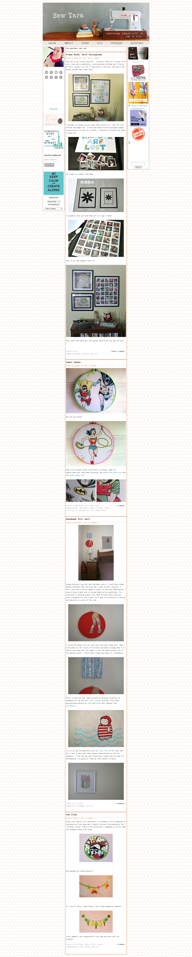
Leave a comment (93, 58)
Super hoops (73, 362)
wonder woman (100, 510)
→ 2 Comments (119, 803)
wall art (94, 354)
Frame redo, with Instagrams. (84, 54)
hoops (92, 508)
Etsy (74, 806)
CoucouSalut (71, 706)
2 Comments (93, 523)
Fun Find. (72, 814)
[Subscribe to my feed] (51, 79)
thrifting (70, 510)
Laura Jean (103, 751)
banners (75, 947)
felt (82, 947)
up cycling (80, 510)
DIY (76, 351)
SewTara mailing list (52, 155)
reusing (99, 508)
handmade (81, 806)
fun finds (90, 505)
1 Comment (92, 366)
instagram (76, 354)
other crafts (90, 944)
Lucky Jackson (95, 700)
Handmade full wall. (78, 519)
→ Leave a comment (117, 351)
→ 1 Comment (120, 505)
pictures (85, 354)
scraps (99, 944)
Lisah (89, 703)
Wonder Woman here (77, 475)
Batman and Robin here (112, 473)
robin (106, 508)
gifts (97, 505)
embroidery (79, 505)
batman (75, 508)
